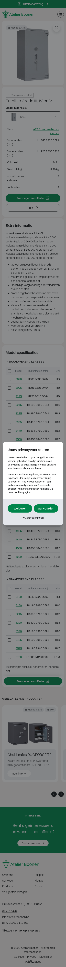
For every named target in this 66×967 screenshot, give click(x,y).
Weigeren (20, 508)
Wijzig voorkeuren (33, 518)
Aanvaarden (46, 508)
